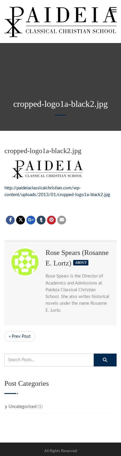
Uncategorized (22, 406)
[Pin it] (51, 220)
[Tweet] (20, 220)
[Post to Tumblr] (41, 220)
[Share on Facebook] (10, 220)
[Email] (61, 220)
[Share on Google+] (30, 220)
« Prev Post (20, 336)
